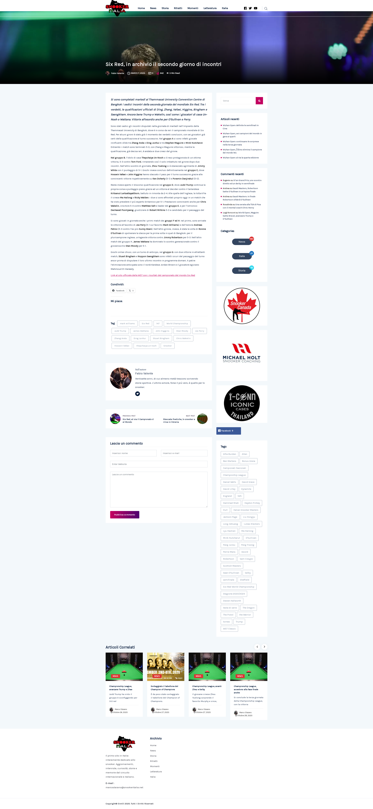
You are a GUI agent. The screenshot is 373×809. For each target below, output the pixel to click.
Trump (239, 621)
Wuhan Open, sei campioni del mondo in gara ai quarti (242, 135)
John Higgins (162, 331)
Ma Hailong (247, 530)
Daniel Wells (229, 482)
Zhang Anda (120, 338)
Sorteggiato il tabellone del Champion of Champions (164, 688)
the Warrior (245, 614)
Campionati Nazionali (234, 468)
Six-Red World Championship (238, 586)
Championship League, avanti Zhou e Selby (207, 688)
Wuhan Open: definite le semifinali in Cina (241, 127)
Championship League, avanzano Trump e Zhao (120, 688)
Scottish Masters (232, 565)
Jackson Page (230, 517)
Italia (225, 8)
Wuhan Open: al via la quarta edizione (241, 157)
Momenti (193, 8)
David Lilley (229, 489)
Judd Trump (120, 331)
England (227, 496)
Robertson (228, 558)
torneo (226, 621)
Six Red (145, 323)
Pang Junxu (229, 544)
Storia (165, 8)
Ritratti (178, 8)
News (153, 8)
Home (141, 8)
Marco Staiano (121, 709)
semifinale (228, 579)
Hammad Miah (231, 503)
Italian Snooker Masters (245, 510)
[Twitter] (137, 393)
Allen (244, 454)
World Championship (177, 323)
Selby (248, 572)
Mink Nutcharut (231, 537)
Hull (225, 510)
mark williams (127, 323)
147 (158, 323)
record (244, 551)
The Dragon (249, 607)
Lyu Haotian (229, 530)
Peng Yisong (247, 544)
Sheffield (244, 579)
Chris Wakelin (183, 338)
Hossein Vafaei (121, 345)
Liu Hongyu (249, 517)
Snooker (167, 345)
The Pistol (228, 614)
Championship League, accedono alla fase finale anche (246, 689)
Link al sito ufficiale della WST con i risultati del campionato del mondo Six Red (153, 275)
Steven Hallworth (232, 600)
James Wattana (141, 331)
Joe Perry (199, 331)
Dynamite (246, 489)
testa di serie (230, 607)
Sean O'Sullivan (231, 572)
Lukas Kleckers (252, 524)
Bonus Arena (248, 461)
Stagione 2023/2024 (234, 593)
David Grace (248, 482)
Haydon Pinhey (252, 503)
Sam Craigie (246, 558)
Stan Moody (182, 331)
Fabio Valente (117, 73)
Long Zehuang (230, 524)
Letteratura (210, 8)
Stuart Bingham (161, 338)
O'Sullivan (251, 537)
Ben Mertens (229, 461)
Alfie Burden (229, 454)
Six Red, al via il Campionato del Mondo (138, 420)
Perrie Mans (229, 551)
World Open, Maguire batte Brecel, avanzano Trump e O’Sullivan (241, 215)
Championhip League (234, 475)
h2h (240, 496)
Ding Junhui (140, 338)
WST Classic (229, 628)
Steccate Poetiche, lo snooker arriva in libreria (179, 420)
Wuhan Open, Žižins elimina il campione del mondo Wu (242, 151)
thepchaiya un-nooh (146, 345)
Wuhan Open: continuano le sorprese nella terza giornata (241, 143)
